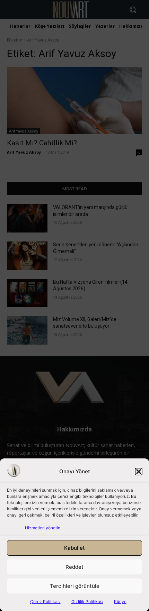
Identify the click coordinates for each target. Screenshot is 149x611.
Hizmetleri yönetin (42, 527)
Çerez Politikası (45, 601)
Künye (120, 601)
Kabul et (74, 548)
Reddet (74, 567)
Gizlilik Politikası (87, 601)
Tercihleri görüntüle (74, 586)
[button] (138, 471)
